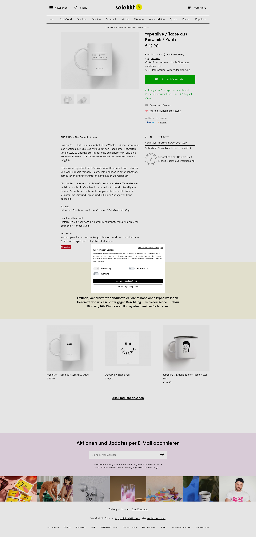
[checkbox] (96, 268)
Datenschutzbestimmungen (150, 248)
